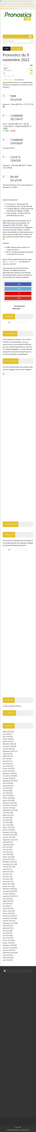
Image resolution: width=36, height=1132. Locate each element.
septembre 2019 (8, 923)
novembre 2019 (8, 918)
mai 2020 (6, 906)
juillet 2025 (6, 756)
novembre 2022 (8, 835)
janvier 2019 (7, 943)
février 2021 (7, 884)
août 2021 (6, 869)
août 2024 (6, 783)
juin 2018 (6, 960)
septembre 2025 (8, 751)
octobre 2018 (7, 950)
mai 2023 (6, 820)
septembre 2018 (8, 953)
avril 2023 (6, 822)
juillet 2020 (6, 901)
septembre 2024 (8, 781)
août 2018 (6, 955)
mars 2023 (6, 825)
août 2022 (6, 842)
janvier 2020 (7, 913)
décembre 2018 (8, 945)
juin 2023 (6, 818)
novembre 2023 (8, 805)
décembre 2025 (8, 744)
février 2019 (7, 940)
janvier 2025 (7, 771)
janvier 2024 (7, 800)
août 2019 (6, 926)
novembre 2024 (8, 776)
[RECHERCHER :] (18, 41)
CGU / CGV (18, 1127)
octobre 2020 (7, 894)
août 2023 (6, 813)
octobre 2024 (7, 778)
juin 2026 (6, 734)
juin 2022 (6, 847)
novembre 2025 (8, 746)
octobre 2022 (7, 837)
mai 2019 (6, 933)
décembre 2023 (8, 803)
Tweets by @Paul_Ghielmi (12, 706)
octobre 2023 (7, 808)
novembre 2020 (8, 891)
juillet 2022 (6, 845)
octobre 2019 (7, 921)
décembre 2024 (8, 773)
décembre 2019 (8, 916)
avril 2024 (6, 793)
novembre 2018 (8, 948)
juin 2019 (6, 931)
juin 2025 (6, 759)
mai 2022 (6, 849)
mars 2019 (6, 938)
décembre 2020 (8, 889)
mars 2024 (6, 795)
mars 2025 (6, 766)
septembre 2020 (8, 896)
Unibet (15, 262)
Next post (16, 309)
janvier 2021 (7, 886)
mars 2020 (6, 908)
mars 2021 (6, 881)
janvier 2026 (7, 741)
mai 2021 (6, 877)
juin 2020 (6, 903)
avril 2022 (6, 852)
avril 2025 (6, 764)
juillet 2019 (6, 928)
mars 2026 (6, 737)
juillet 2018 (6, 958)
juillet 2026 (6, 732)
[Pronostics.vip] (18, 16)
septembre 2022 (8, 840)
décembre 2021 (8, 862)
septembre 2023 (8, 810)
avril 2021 (6, 879)
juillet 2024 (6, 786)
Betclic (8, 262)
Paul (11, 80)
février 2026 (7, 739)
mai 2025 (6, 761)
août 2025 (6, 754)
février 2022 (7, 857)
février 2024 (7, 798)
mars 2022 (6, 854)
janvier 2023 (7, 830)
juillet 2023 (6, 815)
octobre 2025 (7, 749)
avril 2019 (6, 935)
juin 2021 (6, 874)
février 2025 (7, 768)
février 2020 (7, 911)
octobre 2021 (7, 867)
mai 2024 (6, 791)
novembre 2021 (8, 864)
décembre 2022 (8, 832)
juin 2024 (6, 788)
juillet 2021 (6, 872)
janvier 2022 (7, 859)
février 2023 (7, 827)
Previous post (19, 306)
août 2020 (6, 899)
